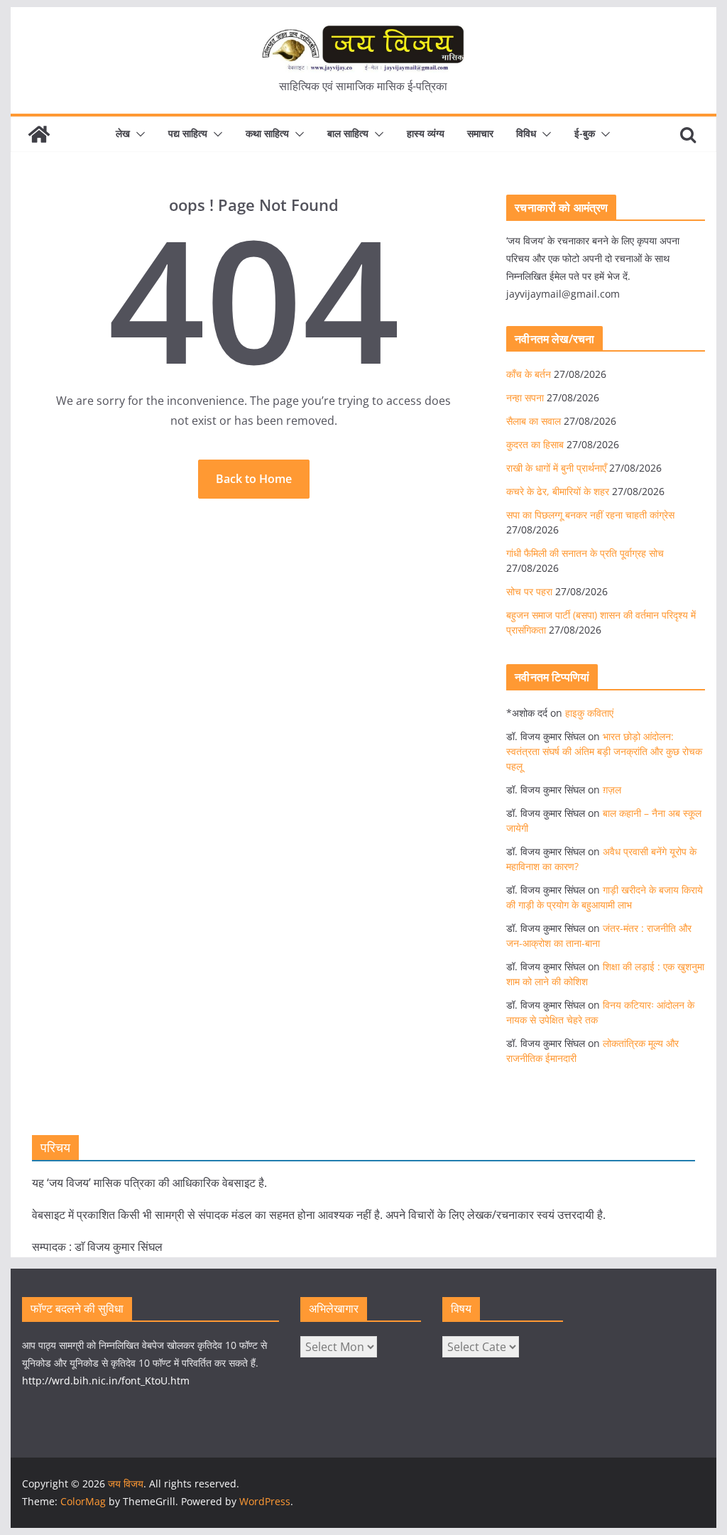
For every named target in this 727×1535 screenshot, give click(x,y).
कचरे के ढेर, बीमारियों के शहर (557, 491)
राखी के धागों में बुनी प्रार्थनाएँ (556, 467)
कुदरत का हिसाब (535, 444)
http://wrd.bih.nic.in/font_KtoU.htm (106, 1380)
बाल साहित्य (347, 133)
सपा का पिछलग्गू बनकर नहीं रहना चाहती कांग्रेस (590, 514)
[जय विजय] (39, 134)
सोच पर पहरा (529, 591)
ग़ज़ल (612, 789)
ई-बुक (584, 133)
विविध (526, 133)
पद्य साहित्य (187, 133)
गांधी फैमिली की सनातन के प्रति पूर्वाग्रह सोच (585, 553)
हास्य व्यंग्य (425, 133)
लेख (123, 133)
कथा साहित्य (267, 133)
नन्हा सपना (525, 397)
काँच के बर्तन (528, 374)
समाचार (480, 133)
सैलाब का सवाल (533, 421)
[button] (138, 134)
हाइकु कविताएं (589, 713)
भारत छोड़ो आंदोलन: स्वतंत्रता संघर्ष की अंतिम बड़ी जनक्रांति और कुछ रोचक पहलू (604, 751)
